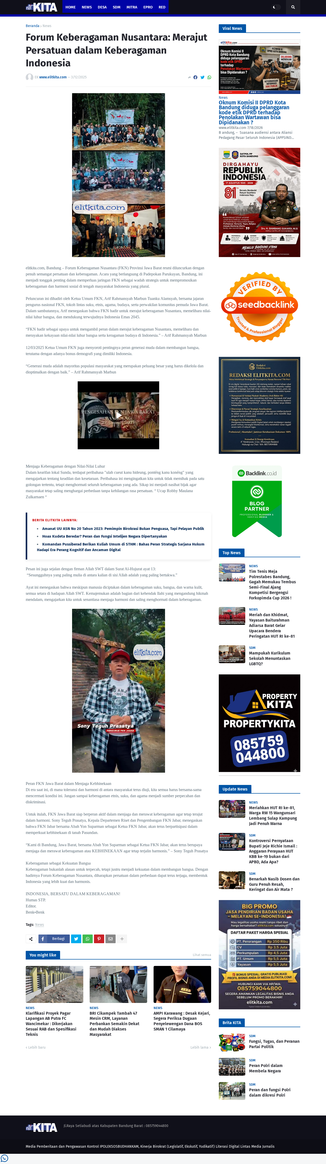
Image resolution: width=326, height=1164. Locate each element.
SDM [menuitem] (116, 7)
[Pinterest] (99, 939)
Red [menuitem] (162, 7)
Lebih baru (37, 1047)
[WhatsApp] (209, 77)
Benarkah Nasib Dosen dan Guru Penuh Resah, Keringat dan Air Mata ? (274, 884)
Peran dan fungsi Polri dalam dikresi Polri (270, 1092)
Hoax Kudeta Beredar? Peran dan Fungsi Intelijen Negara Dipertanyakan (104, 536)
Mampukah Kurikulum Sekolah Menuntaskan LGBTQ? (269, 658)
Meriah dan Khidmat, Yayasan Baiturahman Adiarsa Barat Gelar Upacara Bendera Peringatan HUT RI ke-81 (272, 625)
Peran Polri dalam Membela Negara (266, 1068)
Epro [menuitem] (148, 7)
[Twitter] (202, 77)
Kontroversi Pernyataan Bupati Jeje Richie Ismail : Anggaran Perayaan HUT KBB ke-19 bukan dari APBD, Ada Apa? (273, 851)
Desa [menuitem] (102, 7)
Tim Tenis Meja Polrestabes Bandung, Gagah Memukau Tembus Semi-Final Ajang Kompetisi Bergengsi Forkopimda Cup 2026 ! (272, 584)
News (47, 26)
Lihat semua (202, 955)
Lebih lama (200, 1047)
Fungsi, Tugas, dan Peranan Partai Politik (274, 1044)
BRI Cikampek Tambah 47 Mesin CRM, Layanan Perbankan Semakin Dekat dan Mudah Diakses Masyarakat (114, 1024)
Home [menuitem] (70, 7)
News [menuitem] (87, 7)
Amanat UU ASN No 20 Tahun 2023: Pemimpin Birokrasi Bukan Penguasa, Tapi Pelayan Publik (123, 528)
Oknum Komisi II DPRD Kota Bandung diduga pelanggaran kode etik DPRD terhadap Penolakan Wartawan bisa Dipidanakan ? (254, 112)
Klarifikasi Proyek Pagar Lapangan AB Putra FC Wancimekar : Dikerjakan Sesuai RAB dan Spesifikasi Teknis (51, 1024)
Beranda (32, 26)
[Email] (110, 939)
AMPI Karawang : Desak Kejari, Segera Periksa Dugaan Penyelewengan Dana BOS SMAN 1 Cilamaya (182, 1021)
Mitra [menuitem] (132, 7)
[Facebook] (195, 77)
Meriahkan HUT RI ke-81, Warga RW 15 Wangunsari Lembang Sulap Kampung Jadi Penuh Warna (273, 815)
